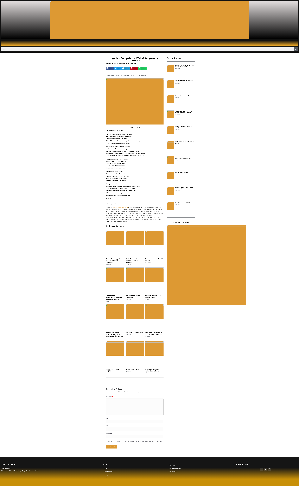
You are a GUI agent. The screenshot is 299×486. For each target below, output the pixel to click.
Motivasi (200, 43)
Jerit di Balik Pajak (132, 369)
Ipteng (173, 43)
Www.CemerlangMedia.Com (120, 207)
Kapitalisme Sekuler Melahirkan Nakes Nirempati (133, 260)
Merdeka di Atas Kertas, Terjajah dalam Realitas (153, 333)
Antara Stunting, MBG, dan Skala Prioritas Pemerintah (114, 260)
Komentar (109, 397)
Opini (119, 43)
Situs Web (109, 433)
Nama (108, 418)
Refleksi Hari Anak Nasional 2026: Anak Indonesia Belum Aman (114, 334)
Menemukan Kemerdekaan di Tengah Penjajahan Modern (114, 297)
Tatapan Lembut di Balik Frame (184, 96)
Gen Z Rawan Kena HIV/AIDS (183, 203)
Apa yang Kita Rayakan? (134, 332)
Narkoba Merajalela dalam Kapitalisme (152, 370)
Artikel (93, 43)
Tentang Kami (40, 43)
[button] (110, 68)
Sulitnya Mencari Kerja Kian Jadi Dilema (153, 296)
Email (108, 425)
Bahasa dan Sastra (228, 43)
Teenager (258, 43)
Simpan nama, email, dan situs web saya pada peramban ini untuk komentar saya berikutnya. (135, 441)
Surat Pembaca (146, 43)
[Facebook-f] (261, 469)
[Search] (296, 49)
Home (13, 43)
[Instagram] (269, 469)
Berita (67, 43)
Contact (285, 43)
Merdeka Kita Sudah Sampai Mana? (133, 296)
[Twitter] (265, 469)
